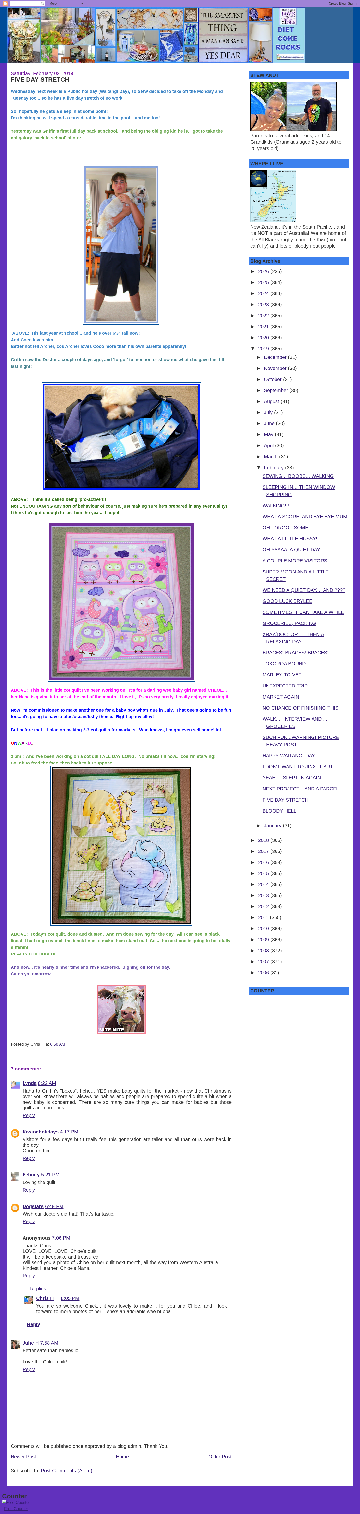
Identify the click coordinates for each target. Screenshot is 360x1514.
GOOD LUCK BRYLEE (287, 601)
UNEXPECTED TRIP (285, 685)
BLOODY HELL (279, 811)
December (276, 357)
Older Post (220, 1456)
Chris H (45, 1298)
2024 (264, 293)
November (276, 368)
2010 (264, 928)
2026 (264, 271)
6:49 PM (54, 1206)
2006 (264, 972)
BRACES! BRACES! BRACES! (296, 652)
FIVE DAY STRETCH (40, 79)
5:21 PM (50, 1174)
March (271, 456)
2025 (264, 282)
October (273, 379)
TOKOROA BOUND (284, 663)
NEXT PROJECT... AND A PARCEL (301, 788)
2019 (264, 348)
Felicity (31, 1174)
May (269, 434)
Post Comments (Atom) (66, 1470)
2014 (264, 884)
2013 (264, 895)
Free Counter (16, 1508)
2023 (264, 304)
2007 (264, 961)
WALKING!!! (276, 505)
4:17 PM (69, 1131)
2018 (264, 840)
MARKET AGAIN (281, 697)
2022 (264, 315)
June (270, 423)
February (274, 467)
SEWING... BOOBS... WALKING (298, 476)
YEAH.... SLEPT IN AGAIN (292, 777)
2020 (264, 337)
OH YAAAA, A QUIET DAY (291, 549)
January (273, 825)
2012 (264, 906)
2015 (264, 873)
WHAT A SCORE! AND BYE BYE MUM (305, 516)
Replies (38, 1288)
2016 (264, 862)
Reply (29, 1115)
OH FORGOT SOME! (286, 527)
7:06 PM (61, 1238)
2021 (264, 326)
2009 (264, 939)
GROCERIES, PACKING (289, 623)
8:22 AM (47, 1083)
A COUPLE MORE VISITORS (295, 560)
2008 (264, 950)
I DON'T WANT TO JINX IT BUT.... (300, 766)
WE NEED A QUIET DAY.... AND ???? (304, 590)
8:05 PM (70, 1298)
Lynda (29, 1083)
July (269, 412)
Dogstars (33, 1206)
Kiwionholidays (41, 1131)
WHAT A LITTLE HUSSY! (290, 538)
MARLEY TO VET (282, 674)
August (272, 401)
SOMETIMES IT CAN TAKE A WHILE (303, 612)
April (269, 445)
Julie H (31, 1343)
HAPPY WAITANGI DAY (289, 755)
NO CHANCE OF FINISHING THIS (300, 708)
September (276, 390)
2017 (264, 851)
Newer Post (23, 1456)
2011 (264, 917)
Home (122, 1456)
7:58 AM (49, 1343)
